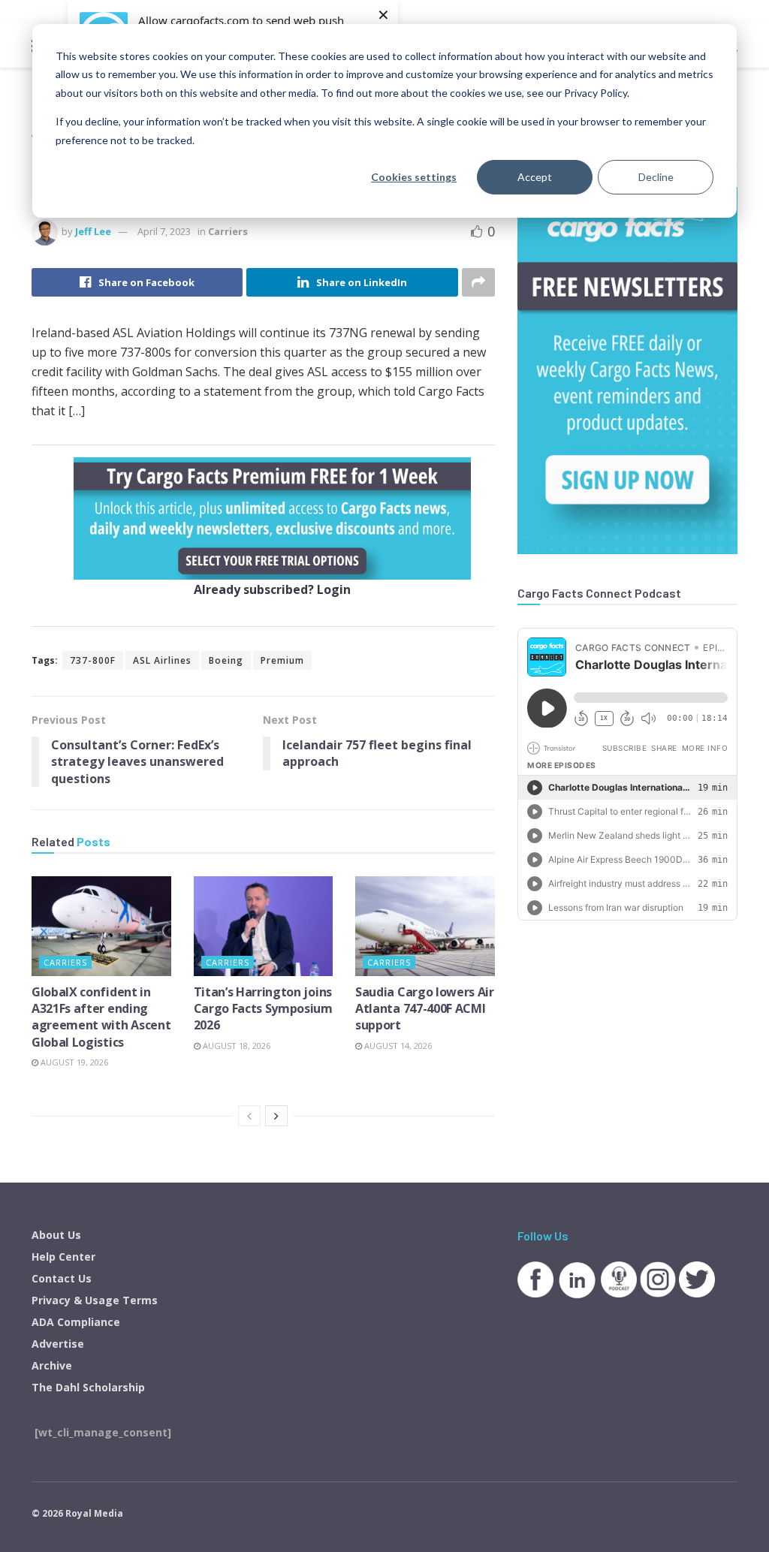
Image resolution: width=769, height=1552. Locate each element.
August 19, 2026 (73, 1062)
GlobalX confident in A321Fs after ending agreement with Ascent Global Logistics (101, 1017)
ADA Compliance (76, 1322)
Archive (52, 1365)
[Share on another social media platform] (478, 282)
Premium (282, 660)
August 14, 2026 (397, 1045)
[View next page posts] (276, 1115)
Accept (534, 176)
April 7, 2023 (164, 231)
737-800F (93, 660)
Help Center (63, 1256)
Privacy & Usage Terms (95, 1300)
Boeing (226, 660)
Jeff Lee (93, 231)
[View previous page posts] (249, 1115)
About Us (56, 1235)
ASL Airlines (162, 660)
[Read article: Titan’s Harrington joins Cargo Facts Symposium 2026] (263, 926)
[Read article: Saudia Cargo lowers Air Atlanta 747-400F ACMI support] (425, 926)
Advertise (58, 1344)
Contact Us (62, 1278)
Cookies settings (414, 176)
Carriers (228, 231)
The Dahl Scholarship (88, 1387)
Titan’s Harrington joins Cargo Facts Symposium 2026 (263, 1009)
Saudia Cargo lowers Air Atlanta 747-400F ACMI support (424, 1009)
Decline (656, 176)
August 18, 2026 (235, 1045)
